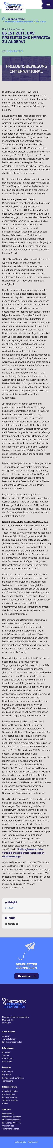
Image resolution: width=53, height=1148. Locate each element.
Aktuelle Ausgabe (10, 1091)
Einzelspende (8, 1113)
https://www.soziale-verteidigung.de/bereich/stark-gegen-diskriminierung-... (23, 853)
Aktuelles (6, 1052)
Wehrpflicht (7, 1061)
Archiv (5, 1103)
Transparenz (7, 1081)
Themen (5, 1055)
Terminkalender (9, 1039)
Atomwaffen (7, 1058)
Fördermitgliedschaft (11, 1116)
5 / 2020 (9, 907)
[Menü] (48, 4)
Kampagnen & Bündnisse (13, 1078)
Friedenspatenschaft (11, 1119)
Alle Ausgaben (8, 1094)
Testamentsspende (10, 1129)
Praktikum (6, 1074)
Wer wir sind (7, 1072)
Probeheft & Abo (9, 1097)
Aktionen (6, 1036)
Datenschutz (20, 1142)
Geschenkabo (8, 1126)
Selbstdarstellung (10, 1100)
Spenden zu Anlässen (11, 1123)
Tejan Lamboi (15, 51)
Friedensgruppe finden (12, 1042)
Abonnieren (24, 976)
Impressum (33, 1142)
